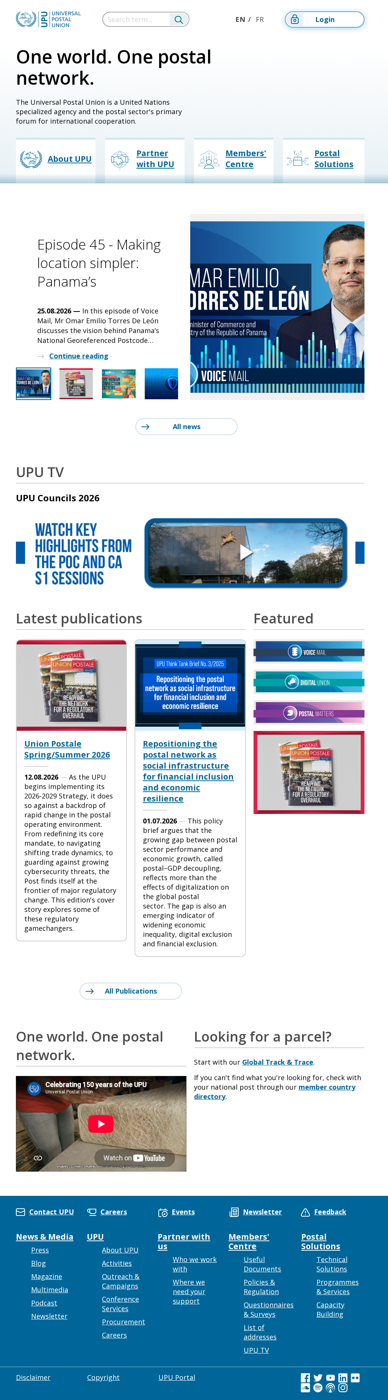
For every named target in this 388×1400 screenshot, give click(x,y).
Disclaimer (33, 1377)
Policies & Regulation (261, 1287)
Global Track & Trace (277, 1062)
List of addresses (260, 1332)
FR (260, 19)
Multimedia (49, 1289)
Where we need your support (189, 1291)
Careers (114, 1335)
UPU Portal (176, 1377)
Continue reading (78, 355)
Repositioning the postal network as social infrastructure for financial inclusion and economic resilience (188, 771)
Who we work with (195, 1264)
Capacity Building (330, 1309)
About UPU (120, 1249)
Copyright (103, 1377)
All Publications (131, 990)
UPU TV (256, 1350)
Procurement (123, 1321)
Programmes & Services (337, 1287)
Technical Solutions (331, 1264)
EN (240, 19)
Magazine (46, 1276)
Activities (117, 1263)
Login (325, 19)
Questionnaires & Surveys (269, 1309)
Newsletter (49, 1316)
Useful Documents (262, 1264)
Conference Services (120, 1304)
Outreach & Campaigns (120, 1281)
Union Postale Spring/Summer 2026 (67, 749)
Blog (38, 1263)
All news (186, 426)
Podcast (44, 1302)
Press (40, 1249)
